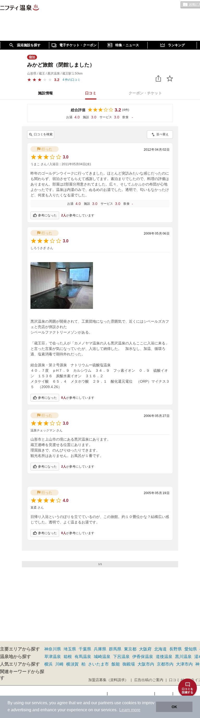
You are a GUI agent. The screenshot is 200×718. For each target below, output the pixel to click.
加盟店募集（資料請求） (108, 680)
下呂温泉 (121, 656)
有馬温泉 (82, 656)
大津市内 (184, 664)
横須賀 (72, 664)
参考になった (47, 215)
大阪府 (145, 649)
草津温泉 (52, 656)
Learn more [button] (129, 710)
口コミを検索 (43, 134)
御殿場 (128, 664)
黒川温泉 (183, 656)
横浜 (48, 664)
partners (105, 703)
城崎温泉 (102, 656)
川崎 (59, 664)
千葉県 (85, 649)
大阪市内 (146, 664)
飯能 (115, 664)
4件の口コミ (71, 80)
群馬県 (115, 649)
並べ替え (162, 134)
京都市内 (165, 664)
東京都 (130, 649)
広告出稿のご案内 (148, 680)
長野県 (175, 649)
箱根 (68, 656)
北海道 (160, 649)
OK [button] (174, 707)
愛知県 (190, 649)
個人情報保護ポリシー (87, 693)
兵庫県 (100, 649)
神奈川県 (52, 649)
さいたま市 (98, 664)
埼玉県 (70, 649)
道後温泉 (164, 656)
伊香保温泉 (142, 656)
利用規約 (164, 693)
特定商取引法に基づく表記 (131, 693)
